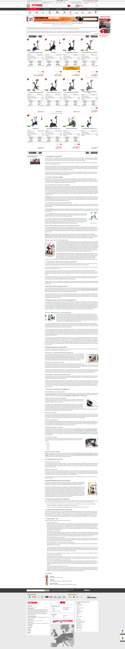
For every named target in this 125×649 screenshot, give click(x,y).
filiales (71, 513)
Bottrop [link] (46, 609)
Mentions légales (33, 0)
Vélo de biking (78, 612)
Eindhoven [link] (39, 623)
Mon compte (94, 0)
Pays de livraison (85, 0)
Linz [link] (36, 620)
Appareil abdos (78, 623)
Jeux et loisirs (59, 9)
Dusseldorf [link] (40, 610)
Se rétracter (62, 602)
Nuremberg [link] (29, 613)
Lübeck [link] (36, 612)
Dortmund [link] (34, 610)
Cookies (53, 608)
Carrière (37, 0)
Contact (40, 0)
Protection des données (66, 607)
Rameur (77, 606)
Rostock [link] (36, 613)
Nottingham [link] (33, 618)
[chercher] (69, 6)
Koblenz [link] (28, 612)
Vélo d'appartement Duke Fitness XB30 (35, 92)
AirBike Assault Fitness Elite (71, 128)
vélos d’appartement (48, 304)
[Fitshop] (35, 5)
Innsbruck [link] (30, 620)
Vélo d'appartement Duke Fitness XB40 (89, 52)
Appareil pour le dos (79, 624)
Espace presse (65, 615)
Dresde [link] (37, 610)
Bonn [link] (44, 609)
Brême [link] (32, 610)
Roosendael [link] (43, 623)
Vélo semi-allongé (79, 616)
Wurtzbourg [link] (33, 614)
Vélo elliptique (78, 603)
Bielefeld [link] (39, 609)
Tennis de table (78, 610)
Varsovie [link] (28, 633)
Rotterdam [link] (47, 623)
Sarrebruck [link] (39, 613)
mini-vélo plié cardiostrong (49, 385)
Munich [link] (42, 612)
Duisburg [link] (43, 610)
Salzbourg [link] (39, 620)
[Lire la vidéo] (35, 161)
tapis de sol (50, 507)
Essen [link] (46, 610)
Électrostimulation (79, 627)
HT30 (75, 198)
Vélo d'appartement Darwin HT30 (71, 52)
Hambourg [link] (35, 611)
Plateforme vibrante (79, 628)
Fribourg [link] (32, 611)
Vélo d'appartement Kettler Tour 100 (89, 128)
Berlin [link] (37, 609)
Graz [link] (28, 620)
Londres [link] (48, 617)
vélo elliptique (85, 547)
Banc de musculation (79, 611)
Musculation (46, 9)
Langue (90, 0)
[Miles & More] (91, 596)
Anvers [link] (28, 625)
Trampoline (78, 609)
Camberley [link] (38, 617)
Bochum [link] (42, 609)
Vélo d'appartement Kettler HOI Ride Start (89, 92)
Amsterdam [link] (29, 623)
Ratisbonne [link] (33, 613)
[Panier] (96, 5)
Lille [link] (28, 628)
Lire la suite (96, 33)
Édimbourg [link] (41, 617)
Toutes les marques (79, 630)
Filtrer (40, 36)
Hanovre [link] (38, 611)
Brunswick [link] (29, 610)
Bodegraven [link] (33, 623)
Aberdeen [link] (28, 617)
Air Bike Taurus (36, 128)
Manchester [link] (29, 618)
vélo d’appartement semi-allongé (70, 355)
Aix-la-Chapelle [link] (29, 609)
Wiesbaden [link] (29, 614)
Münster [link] (45, 612)
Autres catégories (91, 9)
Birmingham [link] (34, 617)
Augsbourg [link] (33, 609)
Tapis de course (78, 605)
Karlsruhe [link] (44, 611)
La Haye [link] (36, 623)
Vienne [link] (42, 620)
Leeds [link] (31, 617)
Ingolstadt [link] (41, 611)
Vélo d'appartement (79, 604)
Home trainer (78, 618)
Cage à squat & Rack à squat (80, 621)
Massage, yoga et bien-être (74, 9)
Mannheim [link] (39, 612)
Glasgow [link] (45, 617)
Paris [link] (29, 628)
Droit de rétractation (66, 609)
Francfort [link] (28, 611)
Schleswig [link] (42, 613)
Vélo (37, 15)
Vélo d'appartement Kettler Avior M (53, 92)
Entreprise (29, 0)
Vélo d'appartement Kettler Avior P (53, 128)
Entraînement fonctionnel (80, 622)
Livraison (53, 609)
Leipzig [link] (34, 612)
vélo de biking (74, 337)
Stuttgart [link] (46, 613)
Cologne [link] (31, 612)
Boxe (77, 615)
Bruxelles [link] (31, 625)
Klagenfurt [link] (34, 620)
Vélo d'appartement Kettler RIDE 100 (71, 92)
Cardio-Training (33, 9)
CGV (52, 607)
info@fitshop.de (59, 513)
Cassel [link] (48, 611)
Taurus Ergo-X (53, 52)
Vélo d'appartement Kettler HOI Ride (35, 52)
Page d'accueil (29, 15)
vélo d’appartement (79, 330)
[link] (104, 28)
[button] (96, 36)
